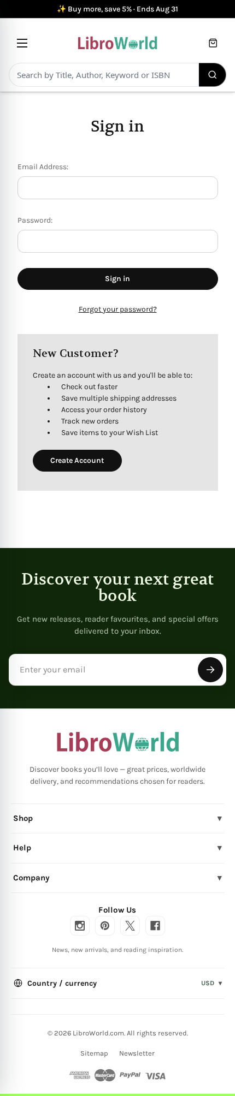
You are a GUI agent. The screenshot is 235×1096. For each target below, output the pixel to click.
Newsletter (137, 1053)
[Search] (213, 75)
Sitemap (94, 1053)
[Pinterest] (105, 926)
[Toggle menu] (22, 42)
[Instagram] (80, 926)
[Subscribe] (210, 669)
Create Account (77, 460)
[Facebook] (155, 926)
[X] (130, 926)
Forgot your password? (118, 309)
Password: (34, 220)
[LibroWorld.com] (117, 741)
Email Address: (42, 166)
